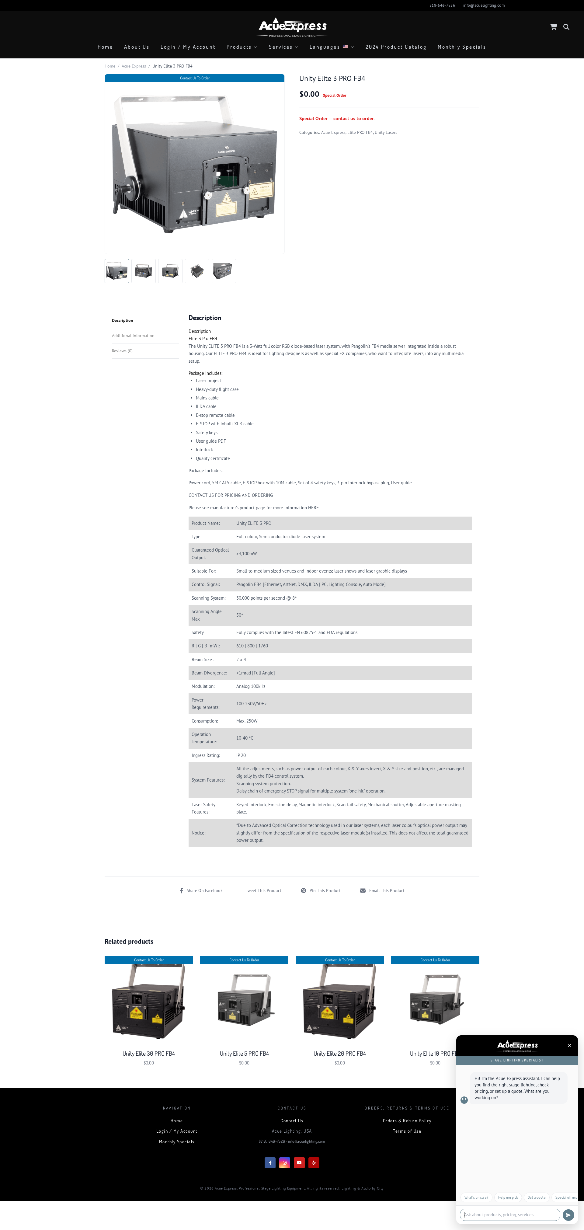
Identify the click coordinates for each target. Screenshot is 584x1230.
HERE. (314, 507)
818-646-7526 (442, 5)
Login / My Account (188, 47)
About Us (136, 47)
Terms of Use (407, 1131)
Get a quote (537, 1197)
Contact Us (291, 1121)
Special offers (566, 1197)
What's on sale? (476, 1197)
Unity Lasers (386, 132)
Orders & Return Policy (407, 1121)
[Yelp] (313, 1162)
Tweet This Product (263, 890)
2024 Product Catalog (396, 47)
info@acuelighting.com (484, 5)
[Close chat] (569, 1045)
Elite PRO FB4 (360, 132)
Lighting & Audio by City (363, 1188)
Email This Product (387, 890)
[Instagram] (284, 1162)
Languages (325, 47)
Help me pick (508, 1197)
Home (105, 47)
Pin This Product (325, 890)
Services (281, 47)
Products (239, 47)
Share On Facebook (205, 890)
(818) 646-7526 (272, 1141)
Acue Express (134, 66)
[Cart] (553, 27)
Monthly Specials (462, 47)
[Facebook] (270, 1162)
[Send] (568, 1215)
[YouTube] (299, 1162)
